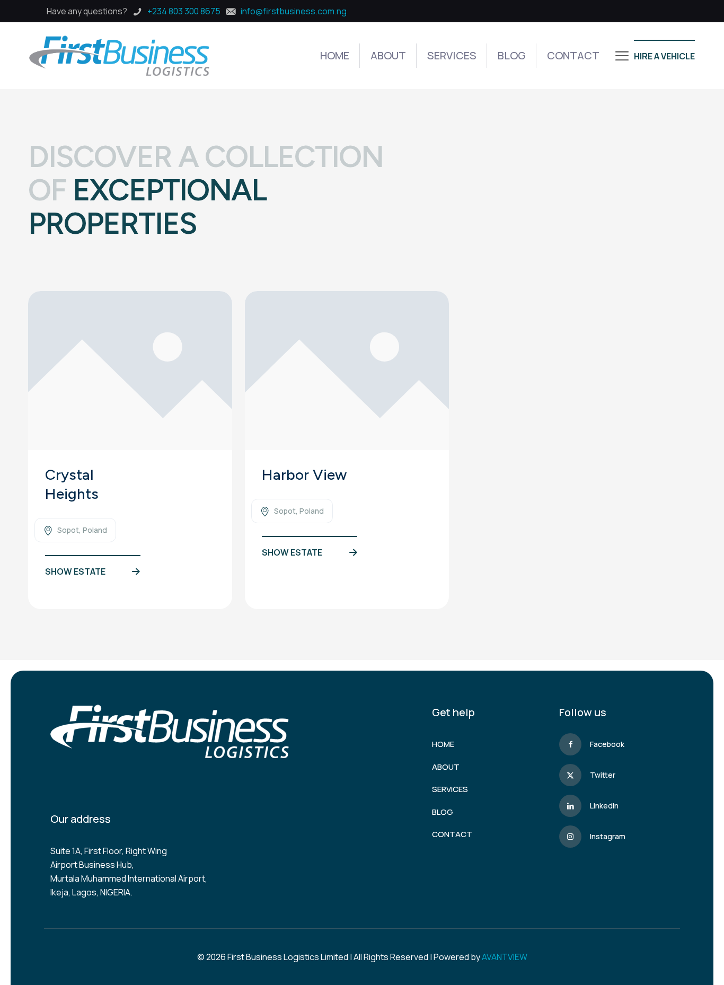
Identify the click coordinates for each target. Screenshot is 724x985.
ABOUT (446, 766)
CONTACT (452, 834)
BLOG (442, 811)
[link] (130, 370)
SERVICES (450, 789)
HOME (443, 744)
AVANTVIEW (504, 957)
